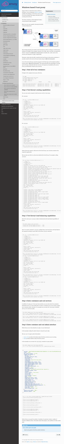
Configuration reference (6, 104)
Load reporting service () (8, 53)
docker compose (38, 12)
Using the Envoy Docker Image (8, 100)
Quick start (4, 21)
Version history (4, 113)
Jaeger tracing (5, 50)
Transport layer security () (8, 76)
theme (34, 441)
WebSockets (5, 81)
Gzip (4, 46)
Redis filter (5, 69)
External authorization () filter (10, 39)
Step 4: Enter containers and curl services (9, 92)
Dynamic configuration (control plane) (9, 37)
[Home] (22, 2)
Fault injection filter (6, 41)
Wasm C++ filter (6, 79)
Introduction (3, 15)
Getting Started (4, 17)
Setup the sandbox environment (8, 25)
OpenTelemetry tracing (7, 62)
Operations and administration (7, 106)
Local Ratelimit (5, 57)
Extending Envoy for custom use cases (8, 108)
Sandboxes (4, 23)
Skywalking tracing (6, 70)
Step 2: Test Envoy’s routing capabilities (10, 86)
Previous (26, 434)
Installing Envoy (5, 19)
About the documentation (6, 14)
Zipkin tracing (5, 97)
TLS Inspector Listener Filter (8, 72)
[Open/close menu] (0, 17)
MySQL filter (5, 60)
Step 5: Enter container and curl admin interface (10, 95)
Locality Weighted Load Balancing (9, 55)
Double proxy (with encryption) (9, 34)
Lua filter (4, 59)
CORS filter (5, 30)
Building (3, 102)
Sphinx (28, 441)
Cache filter (5, 28)
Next (58, 434)
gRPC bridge (5, 44)
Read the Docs (45, 441)
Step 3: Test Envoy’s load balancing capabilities (10, 89)
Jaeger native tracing (7, 48)
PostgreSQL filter (6, 64)
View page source (57, 2)
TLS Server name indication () (9, 74)
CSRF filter (5, 32)
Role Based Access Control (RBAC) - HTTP (9, 67)
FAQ (2, 111)
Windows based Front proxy (8, 83)
